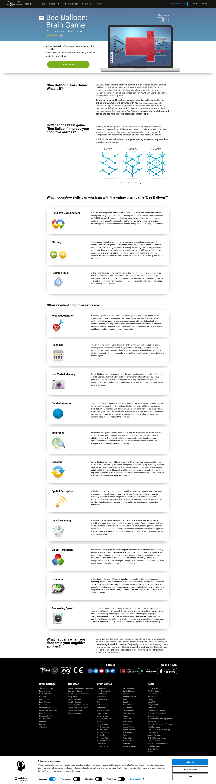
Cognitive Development (157, 713)
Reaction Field (128, 741)
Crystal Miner (102, 699)
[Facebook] (90, 670)
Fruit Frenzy (102, 694)
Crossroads (127, 708)
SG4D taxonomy (74, 713)
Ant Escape (101, 708)
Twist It (126, 735)
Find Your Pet (102, 738)
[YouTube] (101, 670)
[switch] (76, 779)
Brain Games (153, 732)
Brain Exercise (153, 716)
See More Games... (130, 746)
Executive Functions (47, 716)
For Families (153, 688)
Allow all (190, 762)
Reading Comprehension (158, 744)
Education (152, 697)
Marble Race (102, 730)
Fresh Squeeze (128, 713)
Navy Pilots (72, 697)
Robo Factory (102, 705)
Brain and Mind (45, 691)
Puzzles (126, 694)
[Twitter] (95, 670)
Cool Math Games (155, 741)
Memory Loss (44, 708)
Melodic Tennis (103, 732)
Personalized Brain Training (159, 730)
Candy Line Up (128, 691)
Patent (150, 699)
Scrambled (101, 735)
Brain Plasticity (45, 699)
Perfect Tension (129, 730)
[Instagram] (107, 670)
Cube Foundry (128, 710)
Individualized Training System (160, 719)
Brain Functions (45, 713)
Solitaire (100, 702)
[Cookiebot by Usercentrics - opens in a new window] (21, 779)
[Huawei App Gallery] (129, 671)
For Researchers (154, 694)
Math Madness (103, 727)
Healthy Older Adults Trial (78, 694)
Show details (135, 779)
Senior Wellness (74, 699)
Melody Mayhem (103, 741)
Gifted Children (154, 746)
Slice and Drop (128, 732)
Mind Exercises (154, 727)
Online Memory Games (157, 738)
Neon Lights (102, 713)
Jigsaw (125, 716)
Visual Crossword (104, 719)
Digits (125, 699)
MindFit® (151, 702)
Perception (43, 724)
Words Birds (127, 744)
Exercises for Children (156, 710)
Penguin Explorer (129, 697)
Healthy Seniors (74, 702)
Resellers (151, 708)
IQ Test (151, 752)
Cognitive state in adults (78, 708)
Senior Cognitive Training (78, 705)
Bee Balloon (127, 705)
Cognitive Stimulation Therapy (160, 724)
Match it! (100, 721)
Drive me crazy (103, 716)
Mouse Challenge (129, 727)
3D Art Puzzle (102, 746)
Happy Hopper (128, 688)
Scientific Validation (68, 4)
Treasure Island (103, 710)
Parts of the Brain (46, 694)
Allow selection (190, 769)
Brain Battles (153, 749)
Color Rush (101, 744)
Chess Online (102, 688)
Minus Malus (128, 724)
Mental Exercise (154, 735)
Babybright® (153, 705)
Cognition (43, 705)
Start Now (68, 64)
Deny (190, 777)
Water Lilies (127, 738)
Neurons (42, 697)
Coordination (44, 719)
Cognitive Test (31, 4)
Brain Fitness (44, 702)
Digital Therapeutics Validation (80, 688)
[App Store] (167, 671)
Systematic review (75, 710)
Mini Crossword (103, 691)
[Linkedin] (112, 670)
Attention (43, 727)
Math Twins (127, 721)
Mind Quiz (152, 721)
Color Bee (126, 702)
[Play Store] (148, 671)
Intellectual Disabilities (48, 710)
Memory (42, 721)
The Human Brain (46, 688)
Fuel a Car (127, 719)
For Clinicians (153, 691)
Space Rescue (102, 724)
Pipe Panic (101, 697)
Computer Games (75, 691)
